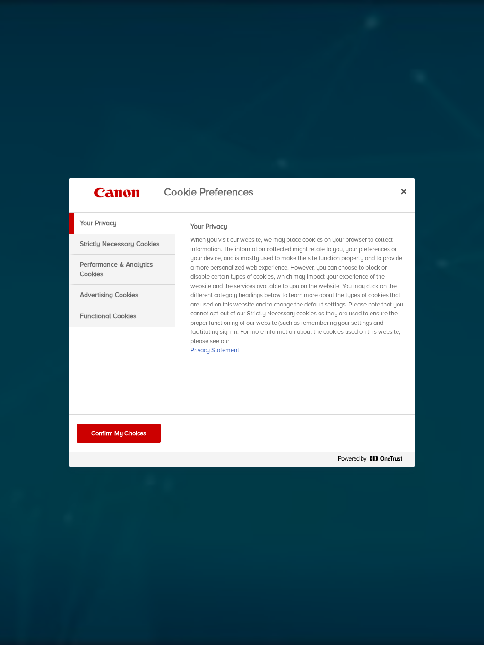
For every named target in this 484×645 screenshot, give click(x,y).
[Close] (403, 191)
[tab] (122, 223)
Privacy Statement (214, 350)
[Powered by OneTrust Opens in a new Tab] (374, 461)
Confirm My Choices (118, 433)
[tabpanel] (298, 291)
